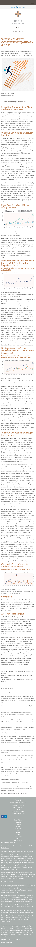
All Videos (18, 838)
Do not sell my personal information (14, 878)
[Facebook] (18, 27)
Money (18, 832)
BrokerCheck (5, 848)
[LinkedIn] (16, 27)
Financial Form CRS (10, 842)
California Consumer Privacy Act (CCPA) (23, 874)
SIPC (32, 885)
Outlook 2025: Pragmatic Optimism (22, 637)
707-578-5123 (19, 31)
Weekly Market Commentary (16, 639)
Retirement (18, 822)
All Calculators (18, 840)
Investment (18, 824)
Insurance (18, 828)
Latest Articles (18, 836)
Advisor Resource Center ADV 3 (10, 939)
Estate (18, 826)
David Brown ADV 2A (7, 943)
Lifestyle (18, 834)
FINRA (29, 885)
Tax (18, 830)
